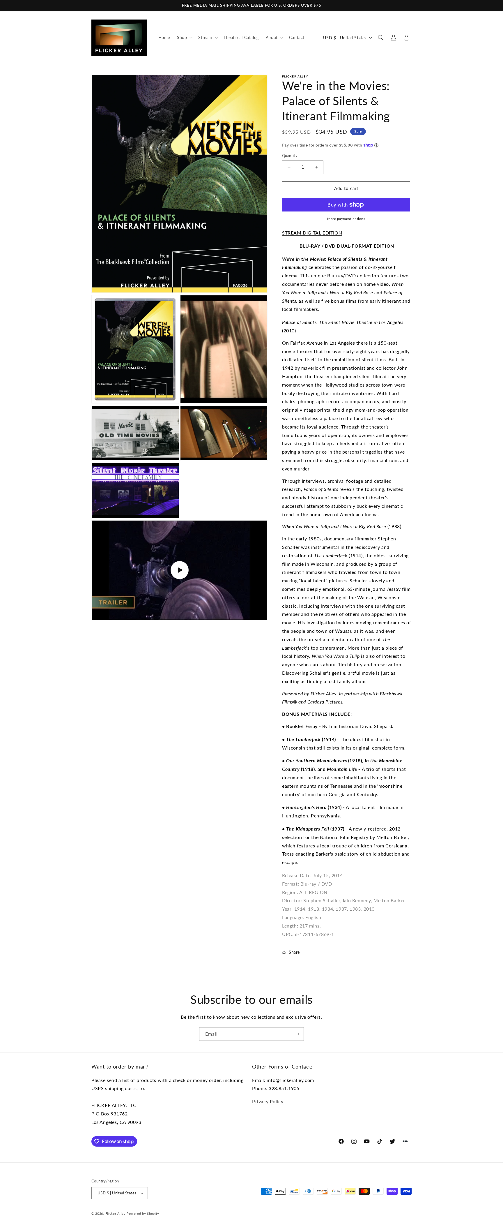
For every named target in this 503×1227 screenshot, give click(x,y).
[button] (184, 37)
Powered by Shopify (143, 1213)
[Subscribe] (297, 1034)
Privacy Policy (267, 1101)
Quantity (289, 155)
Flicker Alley (115, 1213)
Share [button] (294, 952)
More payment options (346, 218)
